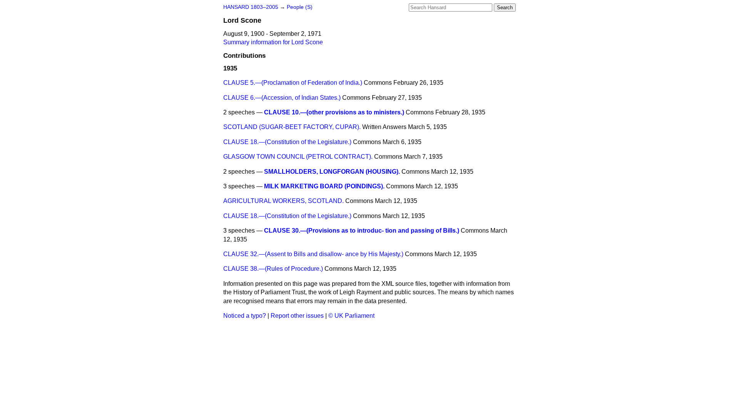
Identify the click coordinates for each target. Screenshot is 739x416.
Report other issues (297, 315)
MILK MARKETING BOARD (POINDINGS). (324, 186)
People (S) (300, 7)
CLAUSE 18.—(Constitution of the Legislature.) (287, 142)
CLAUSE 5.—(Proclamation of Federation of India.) (292, 82)
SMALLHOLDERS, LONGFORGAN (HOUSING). (332, 171)
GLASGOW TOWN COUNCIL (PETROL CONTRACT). (298, 156)
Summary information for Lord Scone (273, 42)
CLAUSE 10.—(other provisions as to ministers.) (334, 112)
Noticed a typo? (244, 315)
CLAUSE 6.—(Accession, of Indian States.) (282, 97)
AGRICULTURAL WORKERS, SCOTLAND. (283, 201)
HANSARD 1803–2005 (250, 7)
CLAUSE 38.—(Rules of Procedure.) (273, 268)
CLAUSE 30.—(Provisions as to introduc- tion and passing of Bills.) (361, 230)
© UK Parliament (351, 315)
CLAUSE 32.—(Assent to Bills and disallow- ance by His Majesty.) (313, 254)
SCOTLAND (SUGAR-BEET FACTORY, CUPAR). (292, 127)
